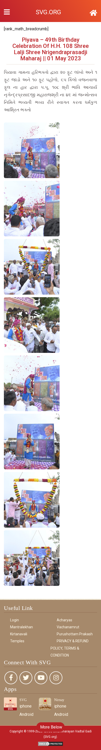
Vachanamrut (68, 627)
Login (14, 620)
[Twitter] (25, 677)
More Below (50, 727)
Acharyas (64, 620)
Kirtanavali (18, 634)
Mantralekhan (21, 627)
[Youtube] (40, 677)
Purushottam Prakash (75, 634)
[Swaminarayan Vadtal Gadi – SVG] (93, 13)
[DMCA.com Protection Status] (50, 743)
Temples (17, 641)
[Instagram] (55, 677)
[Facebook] (10, 677)
